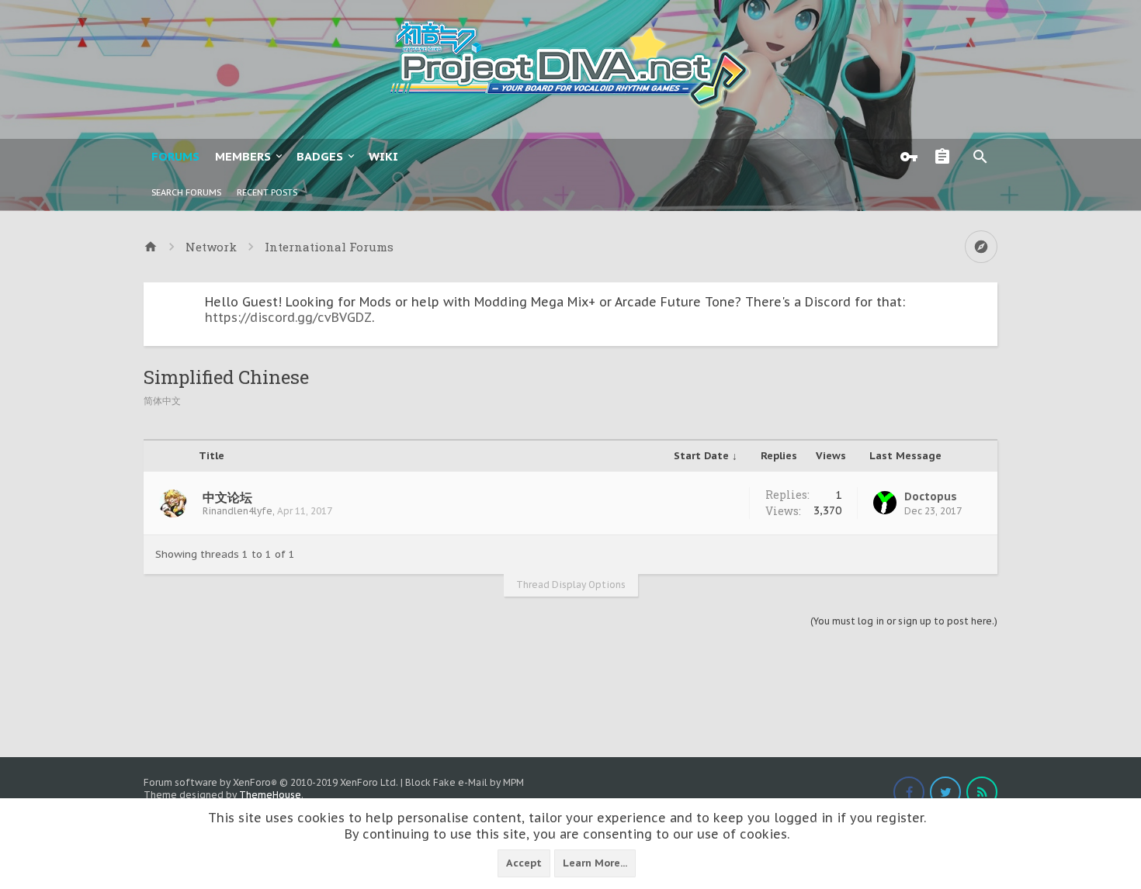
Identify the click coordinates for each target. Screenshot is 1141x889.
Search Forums (186, 192)
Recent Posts (267, 192)
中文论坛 (227, 497)
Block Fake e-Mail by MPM (464, 782)
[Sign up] (946, 157)
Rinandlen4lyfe (237, 511)
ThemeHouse (270, 795)
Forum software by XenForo (271, 782)
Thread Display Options (571, 584)
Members (243, 156)
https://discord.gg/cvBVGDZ (288, 317)
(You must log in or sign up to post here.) (903, 621)
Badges (320, 156)
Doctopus (930, 496)
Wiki (383, 156)
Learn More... (595, 863)
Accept (524, 863)
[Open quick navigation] (981, 246)
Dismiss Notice (987, 298)
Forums (175, 156)
